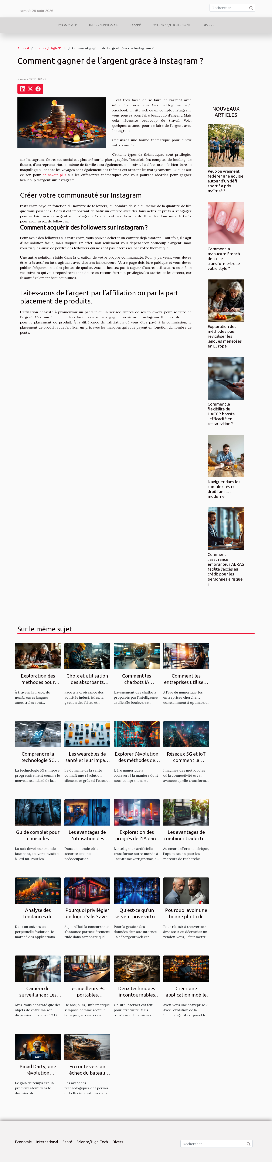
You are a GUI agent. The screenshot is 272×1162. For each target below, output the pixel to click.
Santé (135, 25)
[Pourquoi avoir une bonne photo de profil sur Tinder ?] (186, 890)
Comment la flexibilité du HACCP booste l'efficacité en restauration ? (221, 414)
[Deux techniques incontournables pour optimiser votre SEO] (137, 968)
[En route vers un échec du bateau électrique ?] (87, 1046)
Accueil (23, 48)
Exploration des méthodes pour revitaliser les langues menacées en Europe (225, 336)
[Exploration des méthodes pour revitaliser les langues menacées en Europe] (226, 300)
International (103, 25)
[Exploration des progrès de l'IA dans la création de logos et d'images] (137, 812)
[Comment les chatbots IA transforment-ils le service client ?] (137, 656)
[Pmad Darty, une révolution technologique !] (38, 1046)
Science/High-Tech (171, 25)
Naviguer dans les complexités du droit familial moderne (224, 489)
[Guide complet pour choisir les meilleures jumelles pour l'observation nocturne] (38, 812)
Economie (67, 25)
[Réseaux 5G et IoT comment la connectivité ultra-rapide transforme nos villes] (186, 734)
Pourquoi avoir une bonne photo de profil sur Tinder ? (186, 916)
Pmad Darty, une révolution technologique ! (38, 1073)
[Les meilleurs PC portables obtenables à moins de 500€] (87, 968)
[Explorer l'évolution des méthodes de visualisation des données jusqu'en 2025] (137, 734)
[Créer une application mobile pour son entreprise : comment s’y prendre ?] (186, 968)
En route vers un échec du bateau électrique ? (87, 1073)
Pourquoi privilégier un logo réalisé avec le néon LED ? (87, 916)
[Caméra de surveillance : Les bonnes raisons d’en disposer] (38, 968)
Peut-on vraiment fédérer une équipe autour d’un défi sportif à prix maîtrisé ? (226, 181)
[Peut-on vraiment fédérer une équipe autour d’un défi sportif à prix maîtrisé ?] (226, 145)
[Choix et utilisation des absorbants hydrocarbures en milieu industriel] (87, 656)
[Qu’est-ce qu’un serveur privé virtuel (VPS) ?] (137, 890)
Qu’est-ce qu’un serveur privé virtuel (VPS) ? (137, 916)
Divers (208, 25)
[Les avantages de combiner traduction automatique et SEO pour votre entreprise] (186, 812)
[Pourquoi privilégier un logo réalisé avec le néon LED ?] (87, 890)
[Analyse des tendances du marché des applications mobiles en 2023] (38, 890)
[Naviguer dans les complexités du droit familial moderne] (226, 455)
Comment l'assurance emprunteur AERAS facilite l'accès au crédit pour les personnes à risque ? (226, 569)
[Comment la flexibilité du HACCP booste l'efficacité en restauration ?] (226, 378)
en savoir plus (54, 175)
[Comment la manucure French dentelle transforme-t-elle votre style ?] (226, 223)
